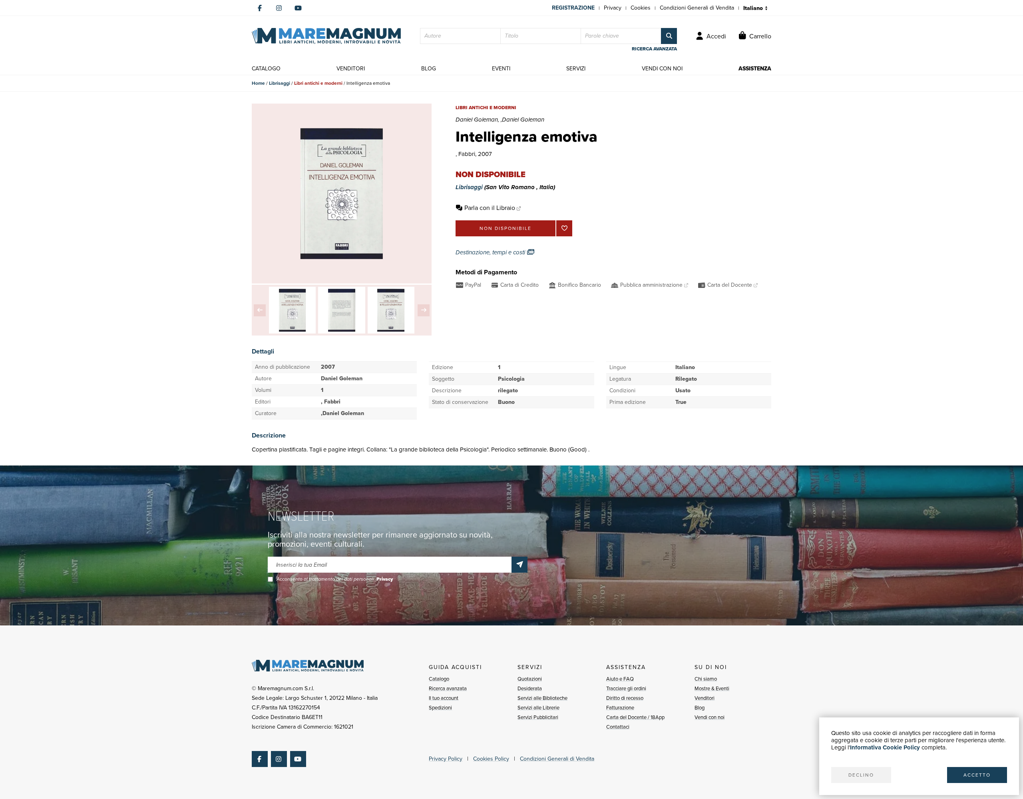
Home (258, 83)
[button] (260, 310)
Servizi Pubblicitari (537, 717)
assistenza (754, 68)
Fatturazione (620, 707)
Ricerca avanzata (448, 688)
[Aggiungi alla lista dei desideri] (564, 228)
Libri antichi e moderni (318, 83)
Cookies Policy (491, 759)
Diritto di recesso (624, 698)
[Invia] (519, 565)
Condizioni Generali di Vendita (697, 8)
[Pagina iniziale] (326, 36)
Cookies (641, 8)
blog (428, 68)
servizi (575, 68)
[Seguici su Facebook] (260, 8)
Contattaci (617, 727)
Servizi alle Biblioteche (542, 698)
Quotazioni (529, 679)
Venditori (705, 698)
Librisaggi (279, 83)
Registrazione (573, 8)
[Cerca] (669, 36)
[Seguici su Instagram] (279, 8)
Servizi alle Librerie (538, 707)
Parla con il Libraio (490, 207)
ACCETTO (977, 775)
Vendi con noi (709, 717)
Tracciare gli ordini (626, 688)
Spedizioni (440, 707)
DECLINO (861, 775)
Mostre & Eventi (712, 688)
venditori (350, 68)
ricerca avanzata (654, 48)
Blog (700, 707)
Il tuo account (443, 698)
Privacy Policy (445, 759)
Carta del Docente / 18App (635, 717)
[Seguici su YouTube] (298, 8)
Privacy (612, 8)
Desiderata (529, 688)
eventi (501, 68)
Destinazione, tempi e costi (491, 252)
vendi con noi (662, 68)
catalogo (266, 68)
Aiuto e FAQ (620, 679)
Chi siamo (706, 679)
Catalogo (439, 679)
